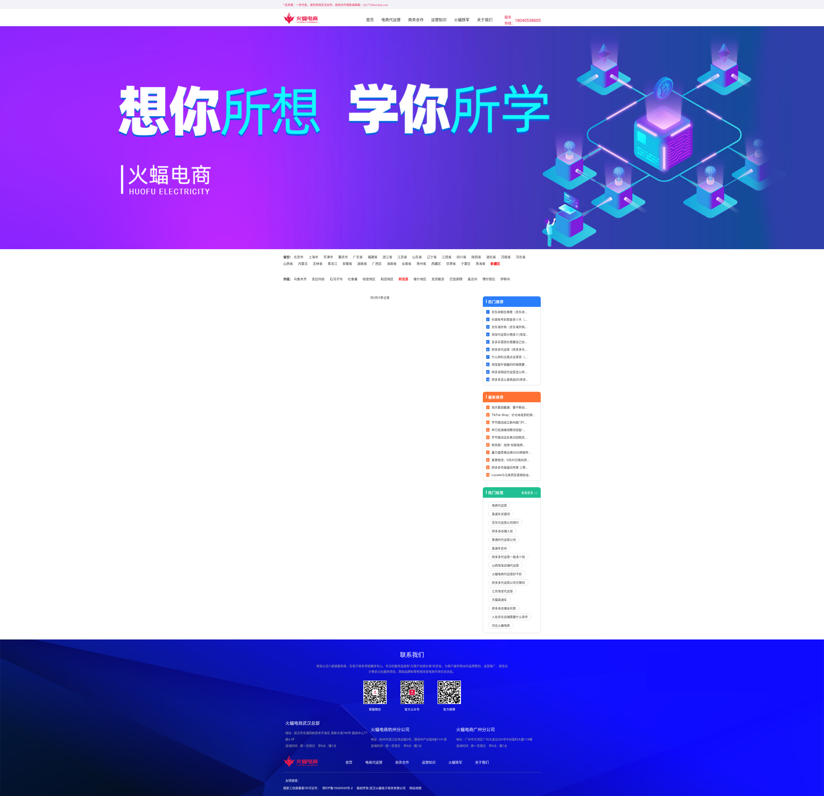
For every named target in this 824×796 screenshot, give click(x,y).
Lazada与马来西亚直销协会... (511, 475)
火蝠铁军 (462, 19)
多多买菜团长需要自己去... (509, 342)
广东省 (358, 257)
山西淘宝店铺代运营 (505, 565)
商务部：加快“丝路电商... (508, 445)
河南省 (506, 257)
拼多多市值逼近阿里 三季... (510, 467)
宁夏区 (466, 263)
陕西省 (476, 257)
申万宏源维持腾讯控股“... (508, 430)
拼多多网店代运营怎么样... (509, 372)
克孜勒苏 (438, 279)
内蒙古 (303, 263)
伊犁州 (505, 279)
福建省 (372, 257)
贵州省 (421, 263)
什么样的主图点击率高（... (509, 357)
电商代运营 (391, 19)
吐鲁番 (352, 279)
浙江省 (387, 257)
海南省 (392, 263)
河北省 (521, 257)
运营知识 (439, 19)
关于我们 (484, 19)
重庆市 (343, 257)
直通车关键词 (501, 514)
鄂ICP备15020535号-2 (337, 788)
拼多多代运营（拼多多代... (509, 349)
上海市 (313, 257)
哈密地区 (369, 279)
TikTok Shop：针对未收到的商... (513, 415)
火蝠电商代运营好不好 (507, 574)
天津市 (328, 257)
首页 (370, 19)
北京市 (298, 257)
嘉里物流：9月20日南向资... (510, 460)
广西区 (377, 263)
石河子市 (336, 279)
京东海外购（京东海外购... (509, 327)
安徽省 (347, 263)
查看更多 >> (529, 492)
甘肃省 (451, 263)
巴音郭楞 (456, 279)
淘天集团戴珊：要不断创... (509, 407)
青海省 (480, 263)
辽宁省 (432, 257)
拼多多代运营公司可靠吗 (508, 582)
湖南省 (362, 263)
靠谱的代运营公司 (504, 539)
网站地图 (415, 788)
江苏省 (402, 257)
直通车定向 (499, 548)
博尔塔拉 (488, 279)
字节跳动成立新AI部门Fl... (509, 422)
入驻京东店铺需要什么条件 (510, 617)
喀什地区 (420, 279)
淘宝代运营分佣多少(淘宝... (510, 334)
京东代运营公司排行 (505, 522)
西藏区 (436, 263)
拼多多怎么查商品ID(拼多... (510, 379)
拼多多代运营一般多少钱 (508, 557)
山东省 (417, 257)
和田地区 (387, 279)
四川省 (461, 257)
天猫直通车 (499, 599)
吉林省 (318, 263)
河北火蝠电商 (501, 625)
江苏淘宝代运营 (502, 591)
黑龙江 (332, 263)
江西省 (446, 257)
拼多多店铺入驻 (502, 531)
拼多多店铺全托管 (504, 608)
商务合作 (416, 19)
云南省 (406, 263)
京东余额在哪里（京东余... (509, 312)
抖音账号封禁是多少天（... (509, 319)
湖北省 (491, 257)
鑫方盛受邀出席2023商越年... (511, 452)
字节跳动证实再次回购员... (509, 437)
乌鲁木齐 (300, 279)
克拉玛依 (318, 279)
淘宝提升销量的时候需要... (509, 364)
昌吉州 (472, 279)
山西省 (288, 263)
